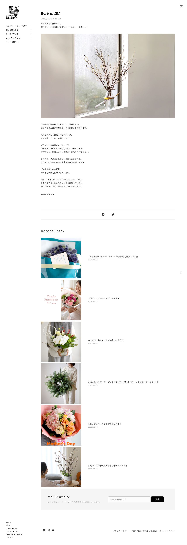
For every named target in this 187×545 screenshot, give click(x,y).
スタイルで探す (13, 38)
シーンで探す (12, 34)
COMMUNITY (11, 528)
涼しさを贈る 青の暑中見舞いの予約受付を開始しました (113, 257)
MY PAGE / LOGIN (15, 534)
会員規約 (154, 531)
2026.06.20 (93, 260)
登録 (157, 499)
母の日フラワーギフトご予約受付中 (104, 298)
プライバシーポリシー (121, 531)
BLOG (8, 525)
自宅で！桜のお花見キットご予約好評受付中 (108, 466)
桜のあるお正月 (51, 13)
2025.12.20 (93, 343)
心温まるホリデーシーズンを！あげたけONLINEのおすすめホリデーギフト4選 (123, 382)
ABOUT (9, 522)
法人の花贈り (12, 42)
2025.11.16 (93, 385)
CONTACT (10, 537)
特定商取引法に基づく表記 (141, 531)
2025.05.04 (93, 427)
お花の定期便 (12, 30)
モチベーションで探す (16, 26)
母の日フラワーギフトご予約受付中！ (105, 424)
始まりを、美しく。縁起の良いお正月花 (106, 340)
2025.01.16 (93, 469)
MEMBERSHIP (12, 532)
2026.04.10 (93, 301)
